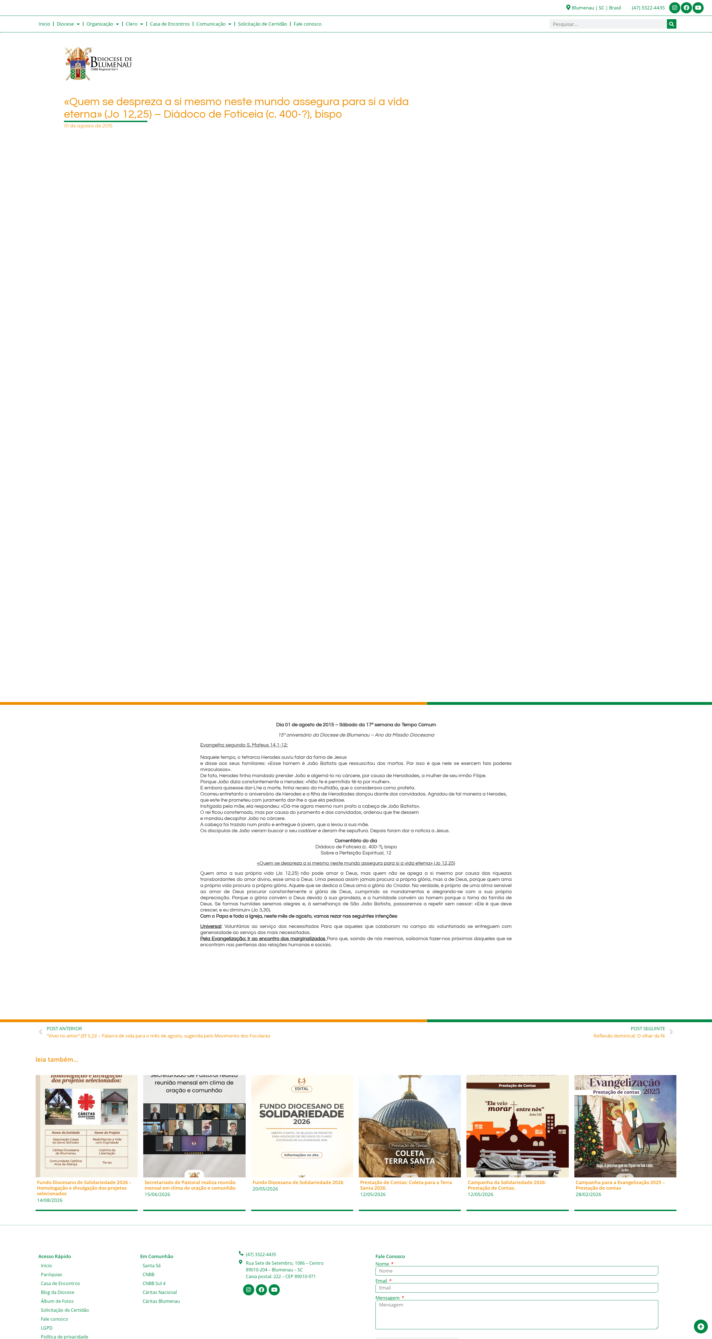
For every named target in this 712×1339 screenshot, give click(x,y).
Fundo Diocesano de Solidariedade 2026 (298, 1182)
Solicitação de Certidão (262, 24)
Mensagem (388, 1297)
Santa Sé (152, 1266)
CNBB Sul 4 (154, 1283)
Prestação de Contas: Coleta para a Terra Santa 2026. (406, 1185)
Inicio (44, 24)
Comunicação (211, 24)
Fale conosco (308, 24)
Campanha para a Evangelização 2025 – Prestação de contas (620, 1185)
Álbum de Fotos (57, 1301)
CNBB (148, 1274)
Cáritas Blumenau (161, 1301)
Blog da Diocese (57, 1292)
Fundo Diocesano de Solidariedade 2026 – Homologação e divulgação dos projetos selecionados (84, 1188)
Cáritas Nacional (160, 1292)
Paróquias (51, 1274)
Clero (131, 24)
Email (381, 1280)
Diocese (65, 24)
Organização (99, 24)
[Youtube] (698, 7)
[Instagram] (674, 7)
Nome (382, 1263)
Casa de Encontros (170, 24)
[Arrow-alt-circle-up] (701, 1326)
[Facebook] (686, 7)
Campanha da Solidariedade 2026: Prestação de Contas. (507, 1185)
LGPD (47, 1328)
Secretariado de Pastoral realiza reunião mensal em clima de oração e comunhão (190, 1185)
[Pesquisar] (671, 24)
